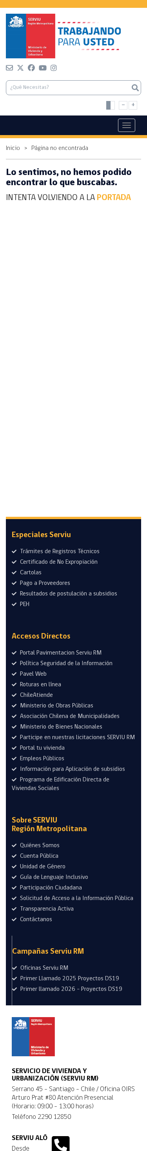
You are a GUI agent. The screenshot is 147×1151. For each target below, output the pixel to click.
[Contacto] (9, 69)
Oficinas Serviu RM (43, 968)
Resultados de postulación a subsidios (67, 594)
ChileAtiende (35, 695)
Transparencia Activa (46, 909)
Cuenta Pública (38, 856)
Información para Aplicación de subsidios (71, 769)
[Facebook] (31, 69)
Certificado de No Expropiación (58, 562)
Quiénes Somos (39, 846)
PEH (23, 604)
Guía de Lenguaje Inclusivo (53, 877)
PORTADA (114, 197)
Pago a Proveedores (44, 583)
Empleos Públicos (41, 759)
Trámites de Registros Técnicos (59, 551)
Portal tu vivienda (41, 748)
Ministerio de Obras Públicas (55, 706)
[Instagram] (54, 69)
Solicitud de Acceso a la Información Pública (75, 898)
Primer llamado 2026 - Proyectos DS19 (70, 989)
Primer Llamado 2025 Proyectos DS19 (69, 979)
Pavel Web (32, 674)
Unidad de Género (41, 867)
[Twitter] (20, 69)
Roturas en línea (39, 685)
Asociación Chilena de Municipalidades (69, 716)
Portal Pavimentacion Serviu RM (60, 653)
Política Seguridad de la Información (65, 663)
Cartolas (30, 573)
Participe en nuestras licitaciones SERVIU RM (76, 737)
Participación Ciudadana (50, 888)
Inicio (13, 148)
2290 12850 (54, 1116)
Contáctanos (35, 919)
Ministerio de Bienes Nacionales (60, 727)
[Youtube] (43, 69)
